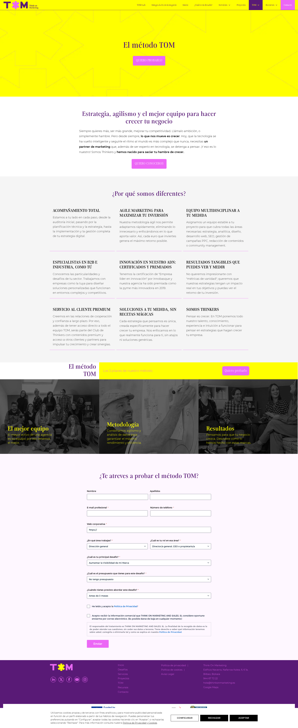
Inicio (185, 5)
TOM (254, 5)
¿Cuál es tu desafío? (203, 5)
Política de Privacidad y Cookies (140, 722)
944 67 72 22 (210, 678)
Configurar (184, 718)
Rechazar (214, 718)
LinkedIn (53, 679)
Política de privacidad (173, 665)
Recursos (270, 5)
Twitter (61, 679)
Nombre (91, 491)
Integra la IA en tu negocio (164, 5)
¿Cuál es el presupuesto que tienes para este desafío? (116, 573)
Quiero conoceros (149, 163)
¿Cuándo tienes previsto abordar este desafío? (113, 590)
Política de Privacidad (126, 606)
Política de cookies (171, 669)
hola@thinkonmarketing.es (219, 682)
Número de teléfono (162, 507)
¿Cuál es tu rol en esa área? (165, 540)
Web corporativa (97, 524)
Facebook (69, 679)
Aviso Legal (167, 674)
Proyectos (241, 5)
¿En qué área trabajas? (100, 540)
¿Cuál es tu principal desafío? (103, 557)
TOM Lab (141, 5)
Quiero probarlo (149, 60)
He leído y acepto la (115, 606)
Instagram (85, 679)
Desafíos (123, 669)
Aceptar (243, 718)
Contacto (288, 5)
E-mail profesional (97, 507)
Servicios (223, 5)
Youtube (77, 679)
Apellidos (155, 491)
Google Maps (210, 687)
